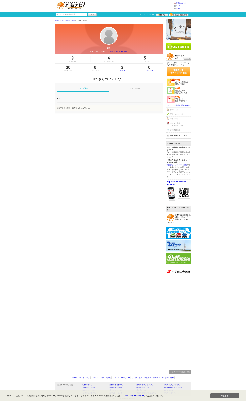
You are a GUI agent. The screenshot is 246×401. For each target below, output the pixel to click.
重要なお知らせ (181, 3)
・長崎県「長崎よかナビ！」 (171, 385)
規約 (140, 378)
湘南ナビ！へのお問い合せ (163, 378)
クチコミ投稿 (106, 378)
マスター (122, 68)
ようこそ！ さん (147, 14)
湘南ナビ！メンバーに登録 (177, 165)
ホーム (178, 8)
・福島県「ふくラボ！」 (89, 387)
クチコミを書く (178, 46)
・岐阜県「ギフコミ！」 (143, 387)
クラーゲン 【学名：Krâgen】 (118, 51)
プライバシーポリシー (121, 378)
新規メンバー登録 (178, 14)
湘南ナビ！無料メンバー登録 (178, 71)
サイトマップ (84, 378)
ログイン (162, 14)
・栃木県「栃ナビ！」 (88, 385)
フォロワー (149, 68)
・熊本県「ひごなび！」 (116, 385)
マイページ (174, 119)
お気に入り (174, 110)
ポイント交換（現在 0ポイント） (177, 124)
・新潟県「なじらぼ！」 (116, 387)
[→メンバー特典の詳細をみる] (178, 105)
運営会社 (147, 378)
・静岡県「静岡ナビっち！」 (144, 385)
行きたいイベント (177, 114)
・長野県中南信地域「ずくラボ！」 (173, 387)
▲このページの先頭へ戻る (180, 372)
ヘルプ (178, 6)
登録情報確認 (175, 130)
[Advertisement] (130, 5)
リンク (134, 378)
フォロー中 (134, 88)
